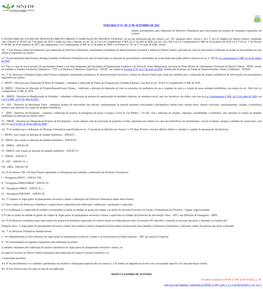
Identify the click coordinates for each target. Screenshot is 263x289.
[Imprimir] (257, 22)
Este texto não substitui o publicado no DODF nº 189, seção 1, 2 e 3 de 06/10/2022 (213, 285)
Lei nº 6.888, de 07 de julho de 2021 (20, 99)
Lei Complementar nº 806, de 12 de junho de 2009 (231, 96)
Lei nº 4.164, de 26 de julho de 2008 (28, 124)
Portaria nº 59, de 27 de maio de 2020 (143, 69)
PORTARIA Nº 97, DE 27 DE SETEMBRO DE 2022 (131, 25)
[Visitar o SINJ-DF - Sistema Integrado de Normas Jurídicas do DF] (18, 13)
